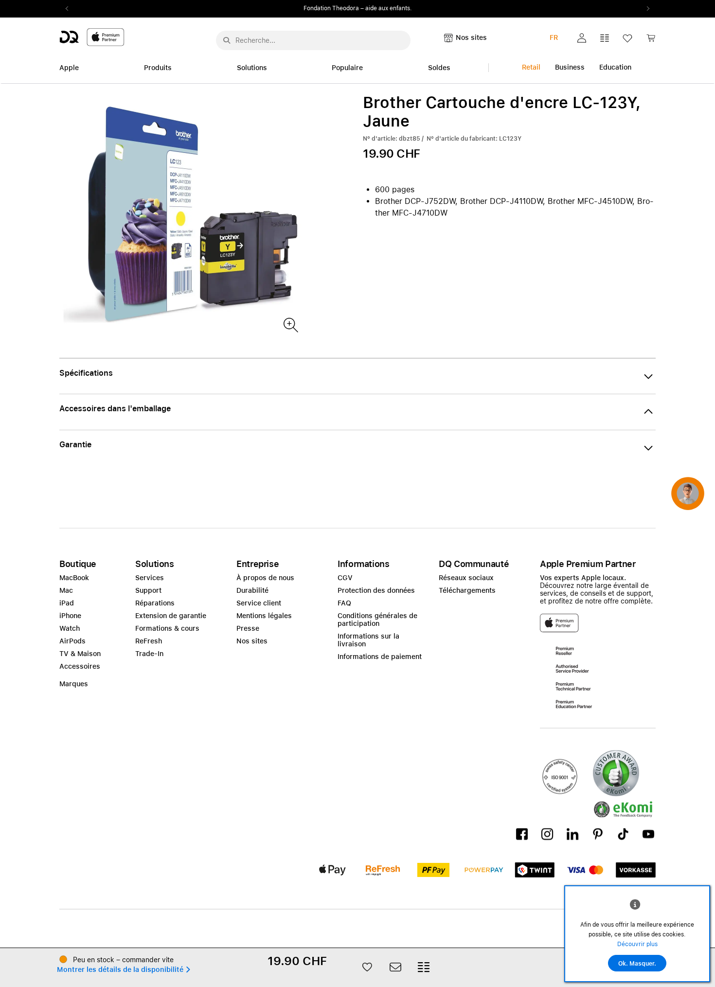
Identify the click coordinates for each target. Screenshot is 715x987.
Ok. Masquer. (637, 963)
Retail (531, 67)
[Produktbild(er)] (290, 324)
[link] (651, 40)
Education (615, 67)
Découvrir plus (637, 944)
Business (570, 67)
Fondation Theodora (331, 8)
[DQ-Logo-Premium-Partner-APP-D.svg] (92, 36)
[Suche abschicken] (226, 40)
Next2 (645, 9)
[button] (582, 38)
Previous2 (70, 9)
